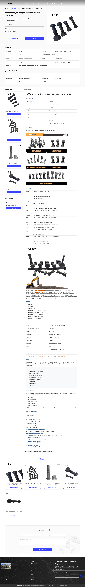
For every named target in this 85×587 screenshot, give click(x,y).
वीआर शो (32, 3)
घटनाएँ (53, 3)
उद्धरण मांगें (34, 38)
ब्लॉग (58, 3)
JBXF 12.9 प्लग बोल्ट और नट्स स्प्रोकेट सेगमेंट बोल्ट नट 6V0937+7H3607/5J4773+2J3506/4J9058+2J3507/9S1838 (33, 484)
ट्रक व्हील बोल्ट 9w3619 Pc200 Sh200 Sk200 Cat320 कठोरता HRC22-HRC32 (14, 484)
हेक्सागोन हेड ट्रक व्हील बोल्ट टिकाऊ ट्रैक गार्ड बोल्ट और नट (71, 484)
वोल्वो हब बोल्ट (30, 451)
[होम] (10, 3)
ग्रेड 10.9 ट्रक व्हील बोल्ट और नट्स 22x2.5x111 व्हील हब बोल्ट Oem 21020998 (52, 484)
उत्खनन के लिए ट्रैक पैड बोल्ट (47, 451)
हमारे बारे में (39, 3)
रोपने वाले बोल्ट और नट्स (37, 451)
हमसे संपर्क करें (46, 3)
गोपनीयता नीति (19, 585)
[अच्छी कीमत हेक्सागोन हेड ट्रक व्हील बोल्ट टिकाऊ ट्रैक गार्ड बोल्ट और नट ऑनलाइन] (14, 178)
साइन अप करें (76, 576)
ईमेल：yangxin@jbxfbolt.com (12, 567)
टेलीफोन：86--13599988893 (12, 564)
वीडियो (27, 3)
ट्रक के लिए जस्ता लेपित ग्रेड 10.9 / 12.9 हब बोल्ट (14, 511)
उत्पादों (21, 3)
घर (17, 3)
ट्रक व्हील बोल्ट (14, 8)
